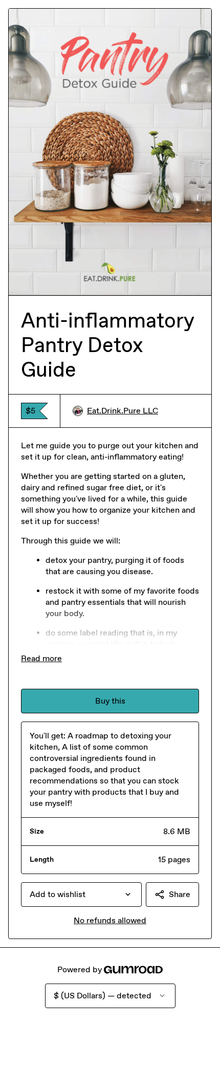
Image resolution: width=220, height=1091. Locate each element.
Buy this (110, 701)
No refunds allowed (110, 920)
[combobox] (81, 894)
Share (179, 894)
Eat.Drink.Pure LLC (122, 411)
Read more (41, 658)
